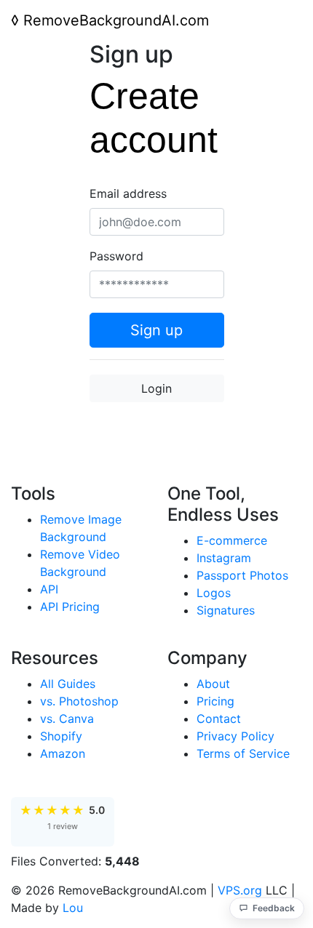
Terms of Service (243, 753)
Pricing (215, 701)
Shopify (61, 736)
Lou (73, 907)
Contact (219, 718)
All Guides (67, 683)
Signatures (226, 610)
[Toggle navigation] (281, 20)
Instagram (224, 558)
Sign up (156, 330)
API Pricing (70, 606)
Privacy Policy (235, 736)
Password (116, 256)
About (213, 683)
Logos (214, 592)
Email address (128, 193)
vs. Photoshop (79, 701)
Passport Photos (242, 575)
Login (156, 388)
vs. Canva (67, 718)
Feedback (274, 908)
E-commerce (232, 540)
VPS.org (240, 890)
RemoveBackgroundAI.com (110, 20)
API (49, 589)
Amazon (62, 753)
